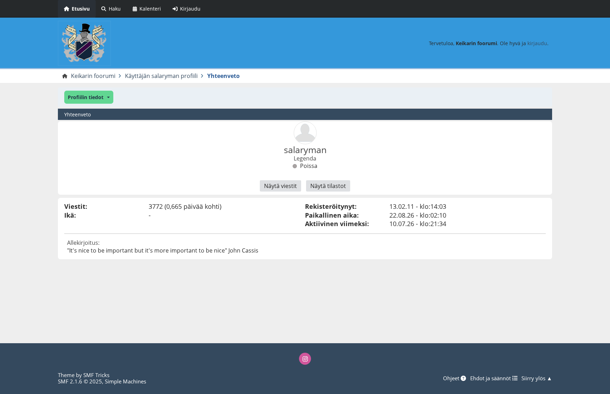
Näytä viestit (280, 186)
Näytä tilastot (328, 186)
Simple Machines (125, 381)
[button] (88, 97)
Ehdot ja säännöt (491, 378)
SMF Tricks (96, 374)
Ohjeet (452, 378)
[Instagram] (305, 359)
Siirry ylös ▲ (536, 378)
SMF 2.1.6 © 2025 (80, 381)
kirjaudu (537, 43)
